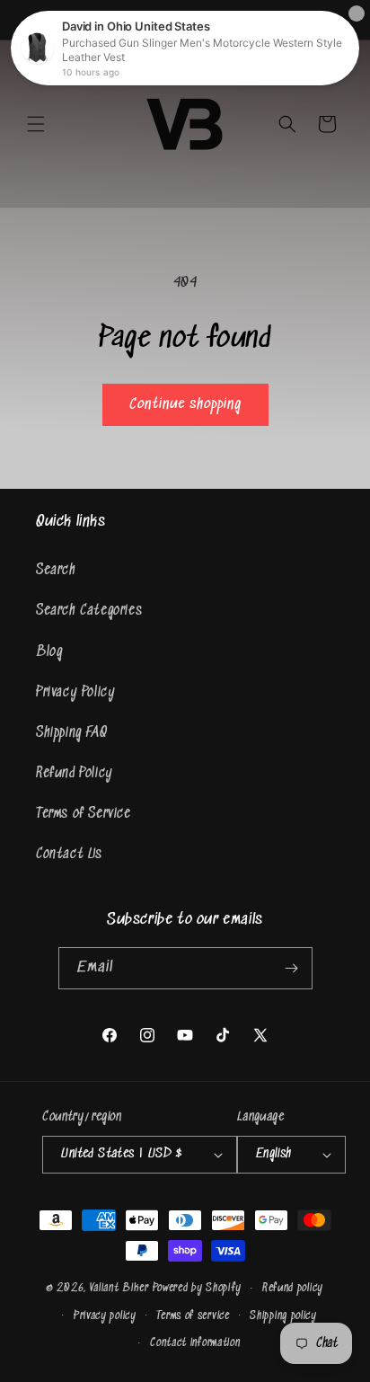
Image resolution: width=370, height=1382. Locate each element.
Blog (49, 652)
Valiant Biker (119, 1288)
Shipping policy (283, 1316)
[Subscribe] (292, 968)
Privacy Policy (75, 692)
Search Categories (89, 610)
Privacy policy (105, 1316)
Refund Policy (74, 773)
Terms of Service (83, 813)
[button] (36, 124)
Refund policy (292, 1288)
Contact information (195, 1343)
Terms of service (192, 1316)
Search (56, 570)
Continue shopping (185, 404)
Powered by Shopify (197, 1288)
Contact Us (69, 854)
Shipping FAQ (71, 732)
